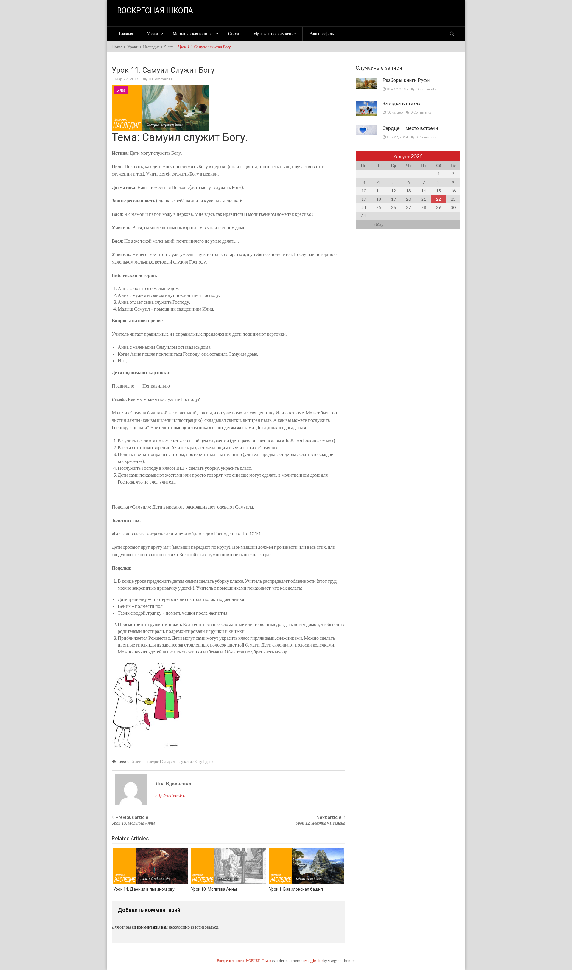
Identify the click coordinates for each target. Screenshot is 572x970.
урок (209, 761)
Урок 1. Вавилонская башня (296, 889)
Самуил (168, 761)
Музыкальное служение (274, 33)
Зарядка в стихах (401, 103)
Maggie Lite (313, 960)
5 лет (168, 46)
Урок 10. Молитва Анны (133, 822)
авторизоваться (204, 926)
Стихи (233, 33)
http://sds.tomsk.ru (170, 795)
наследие (151, 761)
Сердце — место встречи (410, 128)
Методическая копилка (193, 33)
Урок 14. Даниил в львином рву (144, 889)
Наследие (151, 46)
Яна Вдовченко (173, 783)
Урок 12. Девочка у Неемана (320, 822)
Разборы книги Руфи (406, 80)
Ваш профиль (322, 33)
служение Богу (190, 761)
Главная (126, 33)
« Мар (378, 224)
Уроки (152, 33)
